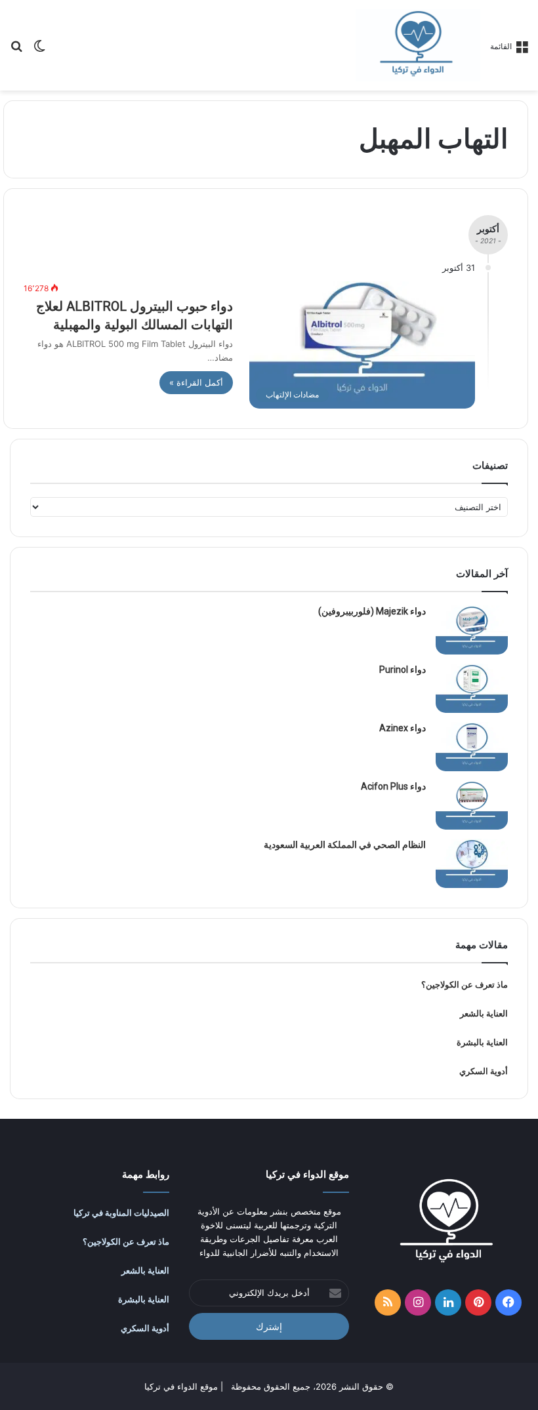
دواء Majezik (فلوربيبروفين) (372, 611)
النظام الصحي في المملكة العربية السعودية (345, 844)
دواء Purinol (402, 669)
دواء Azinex (402, 728)
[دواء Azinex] (472, 746)
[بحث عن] (16, 50)
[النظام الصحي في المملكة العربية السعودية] (472, 863)
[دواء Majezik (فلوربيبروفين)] (472, 630)
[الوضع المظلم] (39, 50)
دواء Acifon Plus (393, 786)
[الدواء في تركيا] (418, 45)
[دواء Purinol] (472, 688)
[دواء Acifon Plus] (472, 805)
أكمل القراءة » (196, 382)
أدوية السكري (483, 1071)
